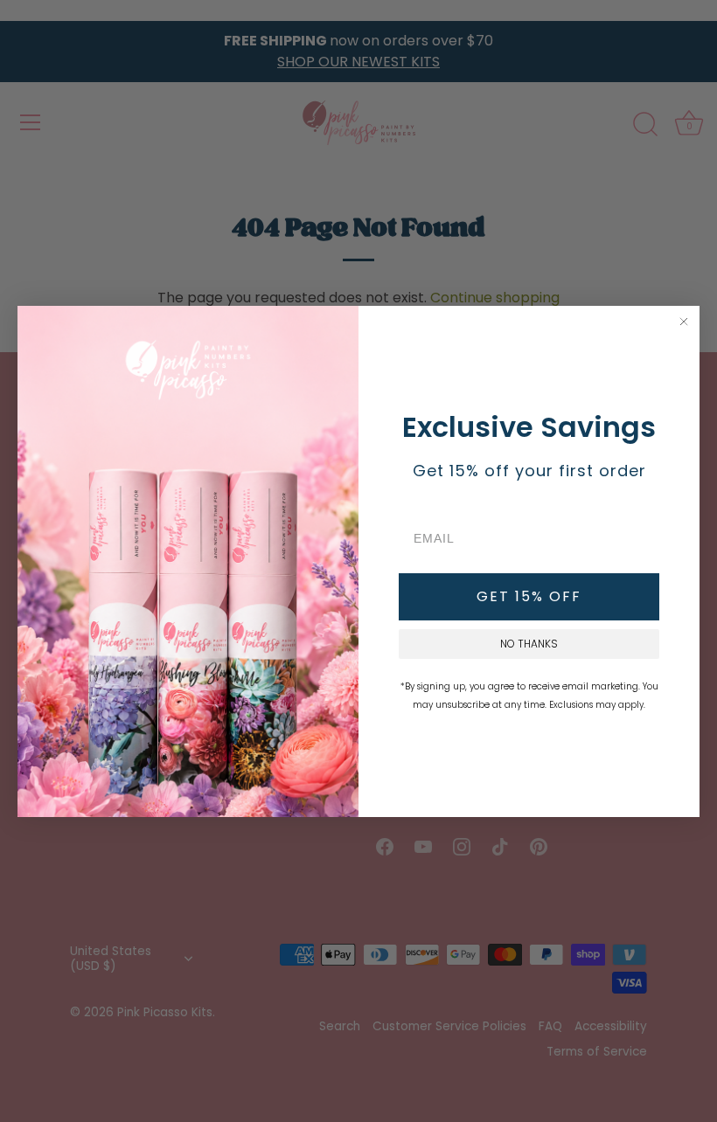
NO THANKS (529, 643)
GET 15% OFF (529, 596)
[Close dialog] (684, 321)
